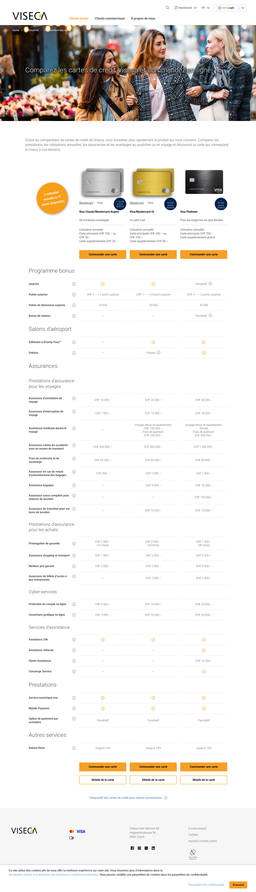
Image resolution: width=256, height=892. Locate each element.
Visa (100, 202)
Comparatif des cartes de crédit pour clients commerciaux (125, 797)
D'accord (238, 884)
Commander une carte (103, 254)
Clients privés (78, 18)
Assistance (185, 7)
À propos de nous (143, 18)
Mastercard (86, 202)
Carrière (193, 834)
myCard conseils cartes (202, 841)
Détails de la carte (103, 779)
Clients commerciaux (110, 18)
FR (203, 7)
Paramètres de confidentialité (206, 884)
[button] (74, 284)
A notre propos (197, 828)
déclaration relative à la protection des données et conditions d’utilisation (53, 874)
